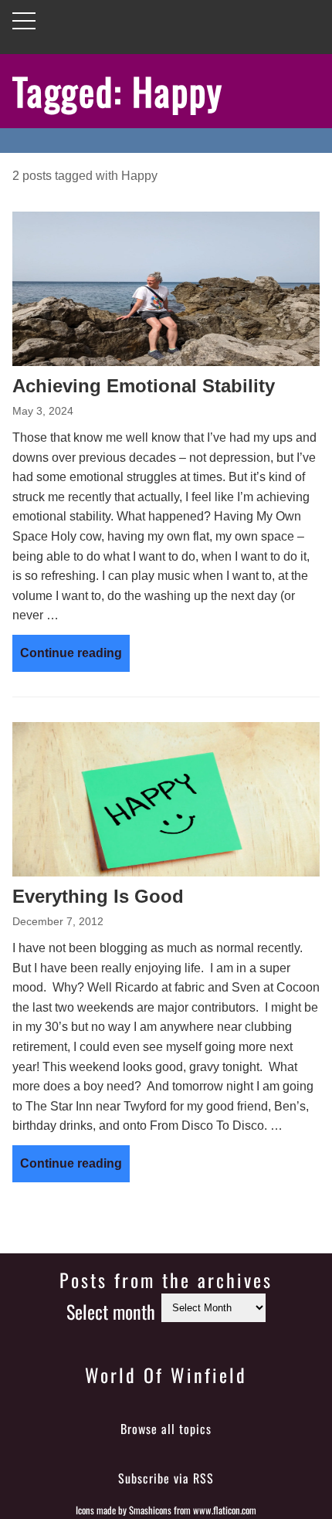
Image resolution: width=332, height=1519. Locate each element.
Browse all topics (166, 1428)
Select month (110, 1311)
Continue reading (71, 652)
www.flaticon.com (224, 1510)
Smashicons (150, 1510)
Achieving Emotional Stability (143, 385)
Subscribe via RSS (166, 1478)
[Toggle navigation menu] (24, 20)
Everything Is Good (98, 896)
